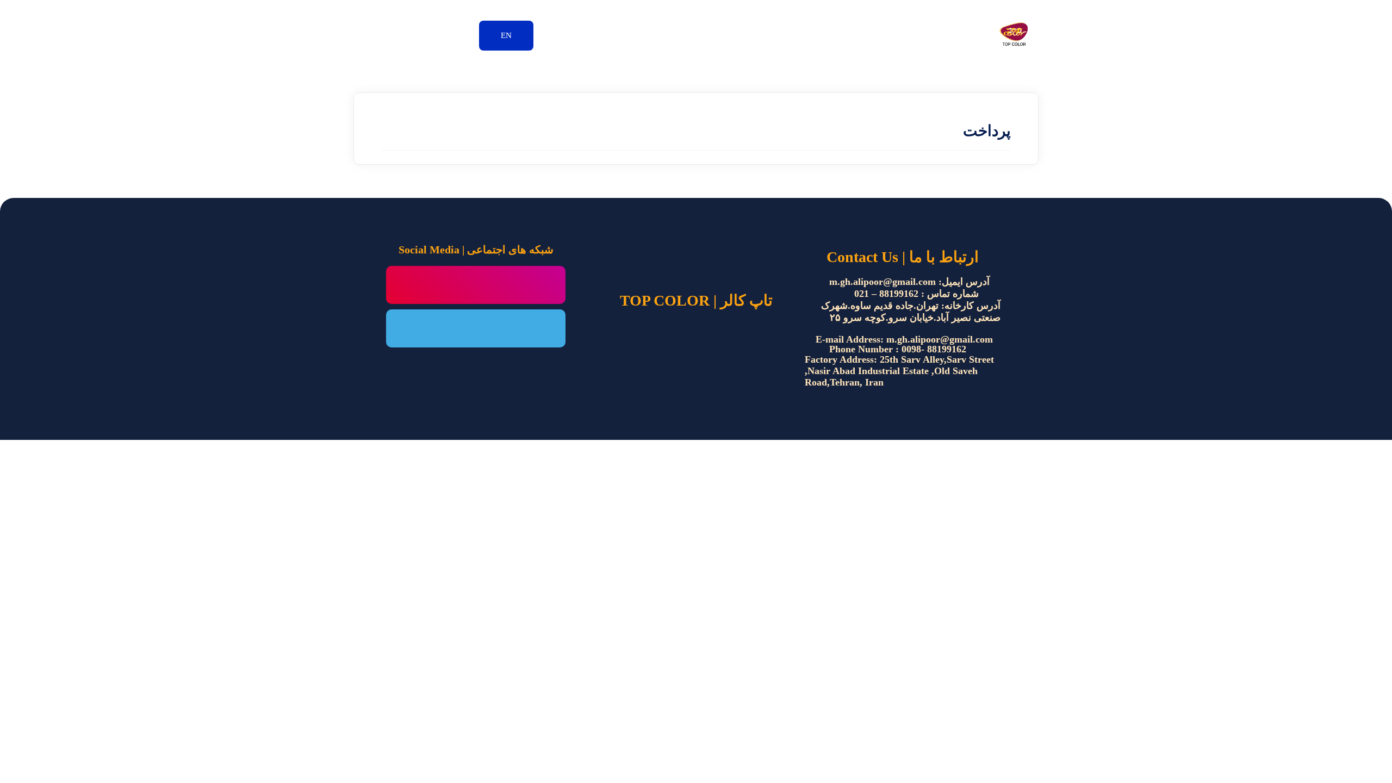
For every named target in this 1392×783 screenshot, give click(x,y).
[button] (506, 36)
